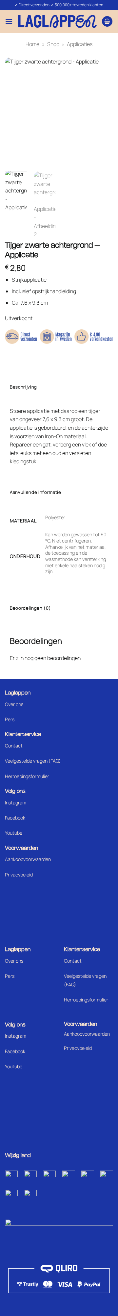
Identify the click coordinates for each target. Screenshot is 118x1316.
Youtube (13, 833)
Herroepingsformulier (27, 776)
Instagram (15, 802)
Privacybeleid (19, 875)
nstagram (16, 1036)
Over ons (14, 704)
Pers (9, 719)
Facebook (15, 818)
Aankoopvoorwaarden (28, 859)
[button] (9, 21)
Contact (14, 746)
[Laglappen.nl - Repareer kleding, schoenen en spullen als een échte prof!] (57, 21)
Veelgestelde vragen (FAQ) (33, 761)
